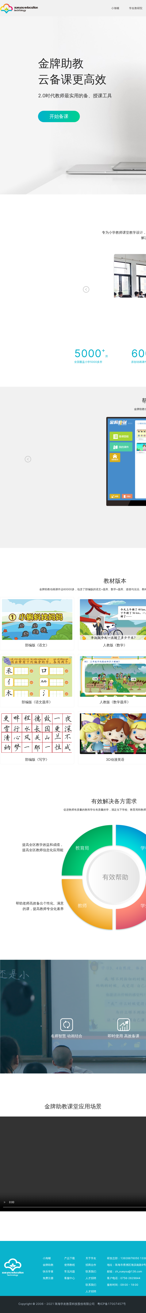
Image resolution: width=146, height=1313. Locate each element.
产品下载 (69, 1258)
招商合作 (91, 1264)
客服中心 (69, 1278)
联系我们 (91, 1271)
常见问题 (69, 1271)
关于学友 (91, 1258)
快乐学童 (48, 1271)
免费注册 (48, 1278)
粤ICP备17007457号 (111, 1304)
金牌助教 (48, 1264)
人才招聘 (91, 1278)
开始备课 (58, 116)
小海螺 (115, 8)
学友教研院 (135, 8)
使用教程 (69, 1264)
